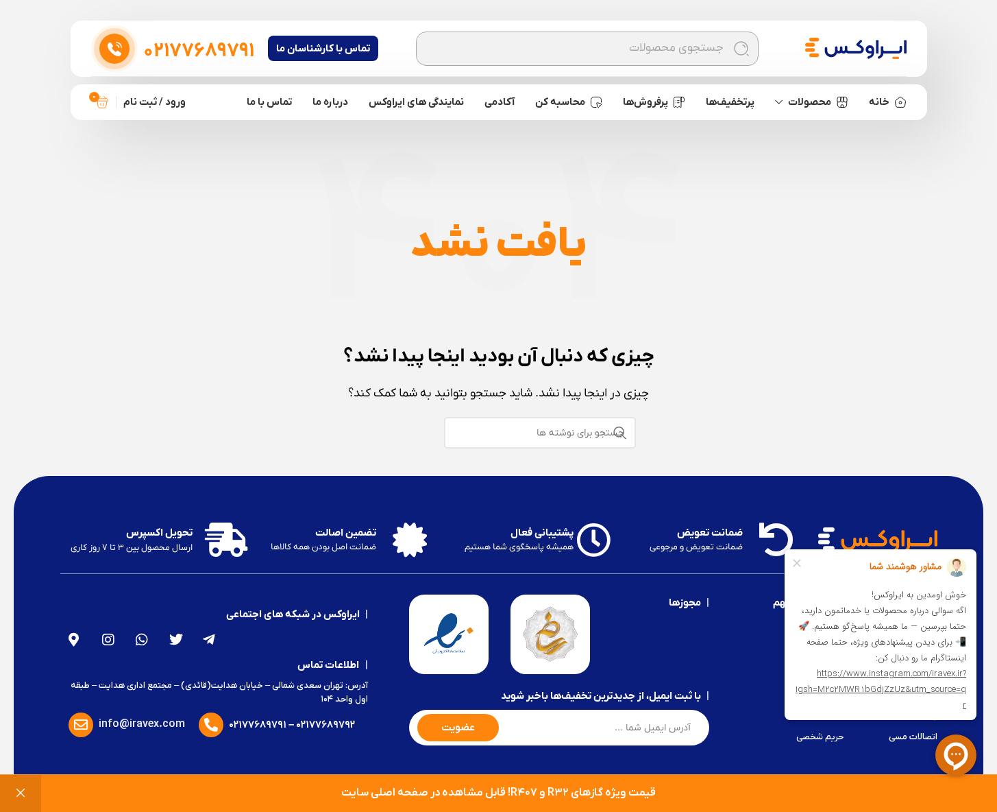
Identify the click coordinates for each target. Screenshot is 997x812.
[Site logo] (856, 48)
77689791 (198, 51)
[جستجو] (741, 49)
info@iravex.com (142, 724)
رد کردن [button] (20, 793)
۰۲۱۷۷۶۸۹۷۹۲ (325, 725)
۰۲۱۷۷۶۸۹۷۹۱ (257, 725)
